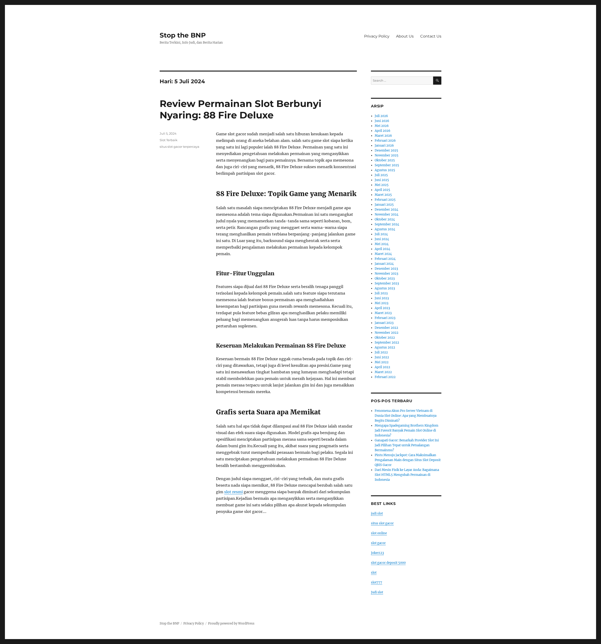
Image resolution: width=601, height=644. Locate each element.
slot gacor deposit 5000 (388, 563)
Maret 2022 (383, 372)
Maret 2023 (383, 313)
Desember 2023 (386, 269)
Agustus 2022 (385, 347)
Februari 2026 (385, 141)
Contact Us (430, 36)
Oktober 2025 (385, 160)
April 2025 (382, 190)
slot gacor (378, 543)
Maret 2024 (383, 254)
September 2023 (387, 283)
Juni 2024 (382, 239)
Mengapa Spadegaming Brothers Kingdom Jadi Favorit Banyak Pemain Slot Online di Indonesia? (406, 430)
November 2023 (386, 274)
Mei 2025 (382, 185)
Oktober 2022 (385, 338)
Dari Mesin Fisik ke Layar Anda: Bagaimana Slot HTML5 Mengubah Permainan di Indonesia (407, 475)
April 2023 (382, 308)
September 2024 (387, 224)
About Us (405, 36)
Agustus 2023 (385, 288)
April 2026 (382, 131)
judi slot (377, 513)
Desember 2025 (386, 150)
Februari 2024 (385, 259)
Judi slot (377, 592)
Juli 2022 (381, 352)
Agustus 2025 (385, 170)
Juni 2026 (382, 121)
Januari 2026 (384, 146)
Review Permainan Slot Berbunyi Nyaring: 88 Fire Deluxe (240, 109)
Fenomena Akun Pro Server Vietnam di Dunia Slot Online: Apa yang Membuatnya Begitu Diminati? (405, 416)
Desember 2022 (386, 328)
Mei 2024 (382, 244)
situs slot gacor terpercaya (179, 146)
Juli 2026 (381, 116)
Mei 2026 (382, 126)
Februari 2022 (385, 377)
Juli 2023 (381, 293)
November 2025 (386, 155)
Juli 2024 (381, 234)
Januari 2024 (384, 264)
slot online (379, 533)
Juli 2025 (381, 175)
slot (374, 573)
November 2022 (386, 333)
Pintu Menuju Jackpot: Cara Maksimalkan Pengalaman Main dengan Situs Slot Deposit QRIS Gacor (408, 460)
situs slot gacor (382, 523)
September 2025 (387, 165)
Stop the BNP (183, 35)
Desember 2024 (386, 210)
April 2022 (382, 367)
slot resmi (233, 491)
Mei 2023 (381, 303)
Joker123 (377, 553)
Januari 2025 (384, 205)
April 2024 (382, 249)
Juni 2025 (382, 180)
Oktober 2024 (385, 219)
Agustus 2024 (385, 229)
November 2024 (386, 214)
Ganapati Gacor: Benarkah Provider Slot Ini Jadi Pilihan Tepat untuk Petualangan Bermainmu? (407, 445)
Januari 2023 (384, 323)
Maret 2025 (383, 195)
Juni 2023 (382, 298)
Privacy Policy (376, 36)
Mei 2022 (382, 362)
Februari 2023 (385, 318)
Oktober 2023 (385, 278)
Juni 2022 (382, 357)
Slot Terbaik (168, 140)
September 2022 (387, 343)
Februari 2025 (385, 200)
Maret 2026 (383, 136)
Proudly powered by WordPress (231, 623)
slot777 (376, 582)
